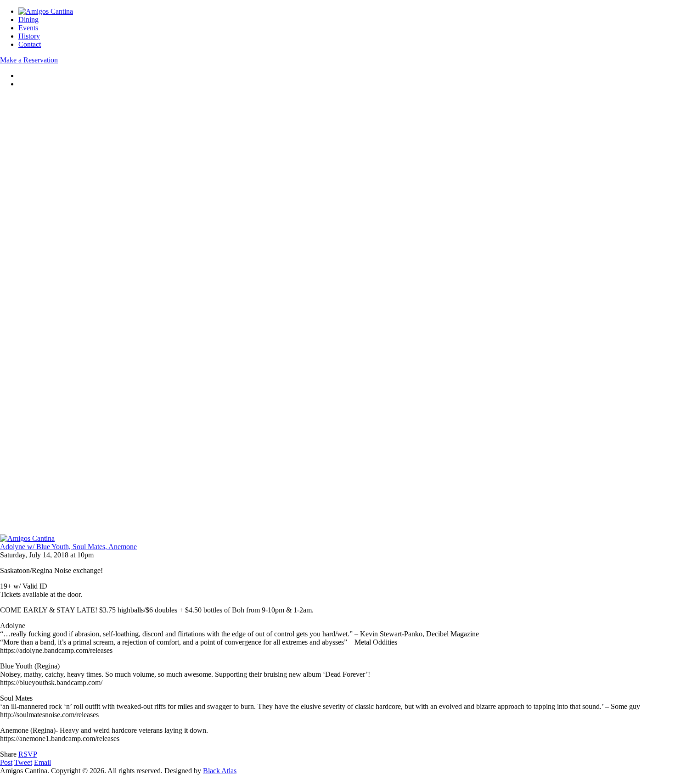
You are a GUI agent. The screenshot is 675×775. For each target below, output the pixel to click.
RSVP (27, 754)
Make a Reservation (29, 60)
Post (6, 762)
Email (42, 762)
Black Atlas (219, 771)
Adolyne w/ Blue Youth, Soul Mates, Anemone (68, 546)
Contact (29, 44)
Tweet (23, 762)
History (29, 36)
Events (28, 28)
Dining (28, 19)
